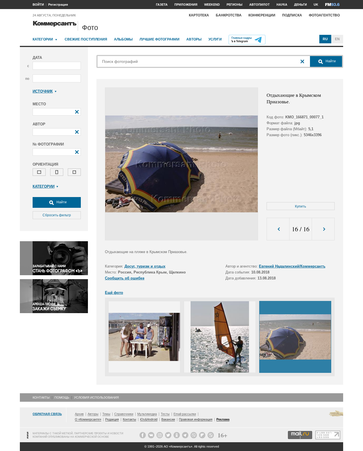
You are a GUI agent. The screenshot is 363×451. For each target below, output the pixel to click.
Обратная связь (47, 414)
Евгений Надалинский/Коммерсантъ (292, 266)
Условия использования (96, 397)
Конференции (261, 15)
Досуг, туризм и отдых (144, 266)
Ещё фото (114, 292)
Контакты (41, 397)
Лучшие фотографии (160, 39)
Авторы (194, 39)
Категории (43, 39)
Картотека (199, 15)
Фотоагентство (324, 15)
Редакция (112, 419)
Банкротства (229, 15)
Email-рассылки (185, 414)
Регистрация (58, 4)
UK (316, 4)
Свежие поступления (86, 39)
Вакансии (168, 419)
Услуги (215, 39)
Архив (79, 414)
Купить (300, 206)
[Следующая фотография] (323, 229)
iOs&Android (148, 419)
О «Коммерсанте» (88, 419)
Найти (61, 202)
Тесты (165, 414)
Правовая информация (195, 419)
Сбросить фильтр (57, 215)
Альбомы (123, 39)
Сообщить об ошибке (124, 278)
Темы (106, 414)
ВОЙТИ (38, 4)
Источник (43, 91)
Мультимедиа (147, 414)
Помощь (61, 397)
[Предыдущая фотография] (278, 229)
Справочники (123, 414)
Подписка (292, 15)
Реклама (222, 419)
